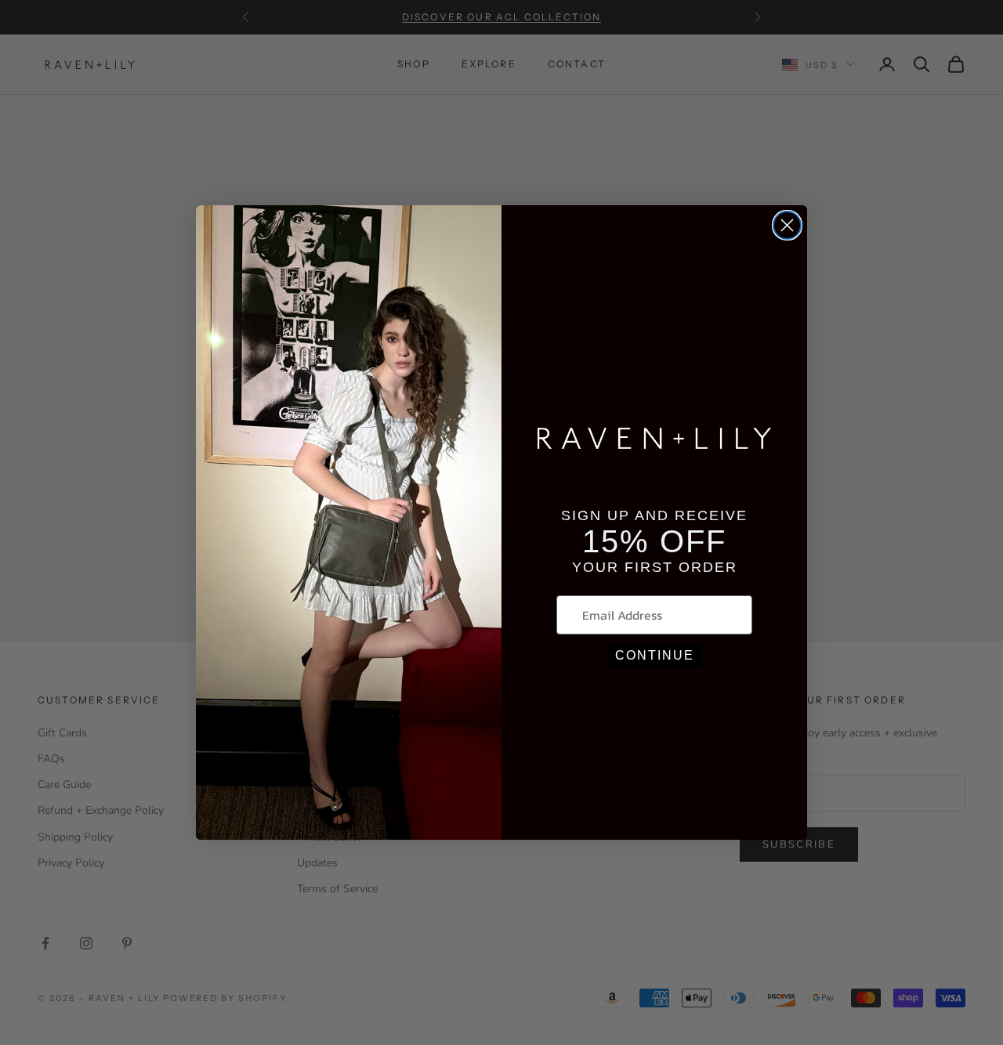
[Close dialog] (787, 225)
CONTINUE (654, 655)
